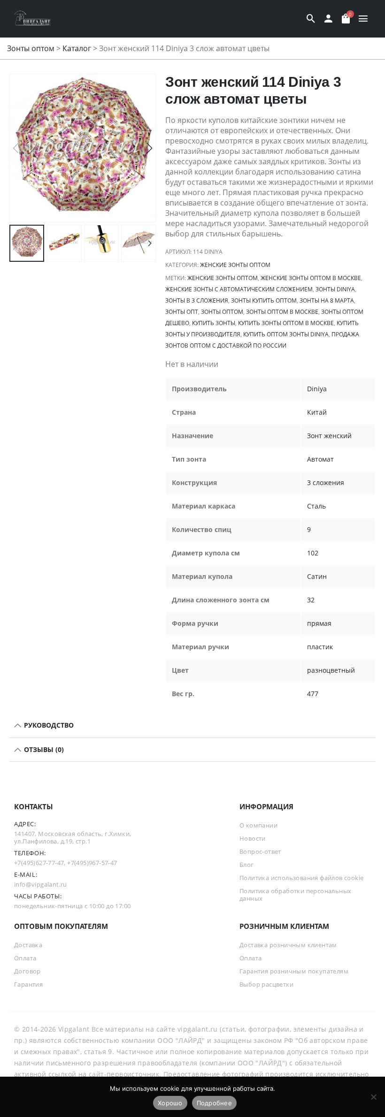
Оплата (25, 958)
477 (312, 693)
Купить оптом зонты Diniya (286, 334)
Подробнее (214, 1103)
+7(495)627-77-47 (39, 863)
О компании (258, 825)
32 (311, 599)
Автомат (320, 459)
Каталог (76, 48)
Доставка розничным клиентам (288, 945)
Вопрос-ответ (260, 851)
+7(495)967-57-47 (92, 863)
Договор (27, 971)
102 (312, 552)
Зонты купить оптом (264, 300)
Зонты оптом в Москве (282, 312)
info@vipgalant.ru (40, 884)
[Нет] (373, 1097)
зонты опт (181, 312)
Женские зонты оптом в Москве (311, 278)
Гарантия (28, 984)
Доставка (28, 945)
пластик (320, 646)
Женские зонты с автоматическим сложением (239, 289)
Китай (317, 412)
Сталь (316, 506)
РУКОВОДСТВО (48, 725)
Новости (252, 838)
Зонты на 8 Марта (327, 300)
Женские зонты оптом (235, 265)
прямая (319, 623)
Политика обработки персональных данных (295, 895)
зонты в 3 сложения (196, 300)
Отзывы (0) (43, 749)
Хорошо (170, 1103)
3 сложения (325, 482)
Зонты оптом (30, 48)
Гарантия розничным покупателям (293, 971)
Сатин (317, 576)
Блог (246, 864)
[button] (149, 148)
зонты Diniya (335, 289)
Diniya (317, 388)
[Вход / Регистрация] (328, 19)
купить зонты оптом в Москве (286, 323)
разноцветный (331, 670)
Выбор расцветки (266, 984)
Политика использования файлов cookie (301, 878)
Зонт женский (329, 435)
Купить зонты (213, 323)
